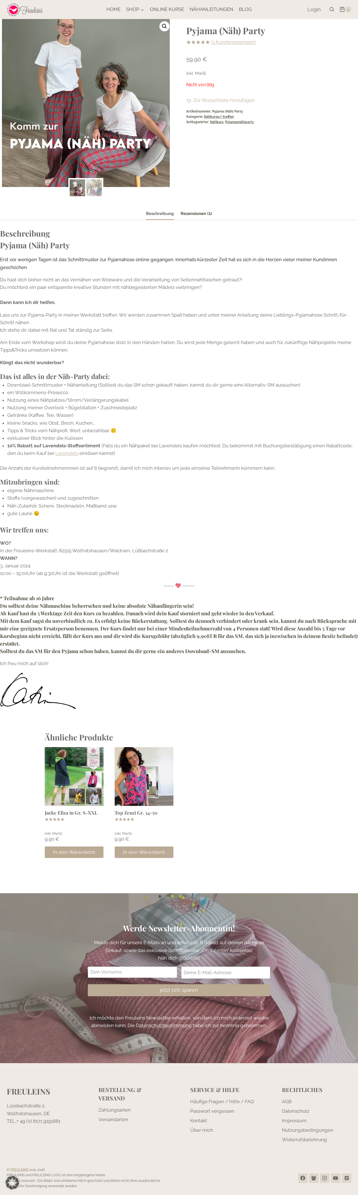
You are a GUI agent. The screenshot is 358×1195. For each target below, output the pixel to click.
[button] (164, 26)
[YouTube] (335, 1178)
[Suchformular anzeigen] (332, 9)
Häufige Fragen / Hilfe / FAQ (222, 1101)
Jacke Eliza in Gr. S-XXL (71, 813)
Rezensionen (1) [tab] (196, 213)
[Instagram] (324, 1178)
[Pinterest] (346, 1178)
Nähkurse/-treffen (219, 117)
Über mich (201, 1130)
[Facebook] (303, 1178)
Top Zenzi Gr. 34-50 (136, 813)
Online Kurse (167, 9)
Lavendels (66, 453)
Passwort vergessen (212, 1111)
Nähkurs (216, 122)
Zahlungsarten (114, 1110)
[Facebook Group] (314, 1178)
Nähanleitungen (211, 9)
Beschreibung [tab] (160, 213)
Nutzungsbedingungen (307, 1130)
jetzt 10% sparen (179, 990)
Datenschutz (295, 1111)
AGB (286, 1101)
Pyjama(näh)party (239, 122)
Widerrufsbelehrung (304, 1139)
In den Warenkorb (74, 852)
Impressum (294, 1120)
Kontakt (198, 1120)
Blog (245, 9)
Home (113, 9)
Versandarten (113, 1119)
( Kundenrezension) (233, 42)
